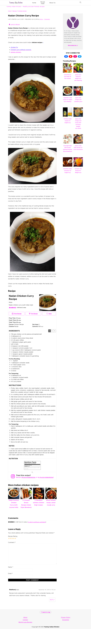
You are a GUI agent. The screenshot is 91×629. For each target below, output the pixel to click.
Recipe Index (43, 2)
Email (10, 573)
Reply (52, 600)
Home (34, 3)
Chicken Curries (22, 11)
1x (49, 330)
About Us (52, 3)
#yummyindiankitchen (46, 477)
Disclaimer (65, 620)
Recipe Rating (12, 536)
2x (52, 330)
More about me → (73, 45)
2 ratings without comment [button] (37, 522)
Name (10, 567)
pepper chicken (16, 52)
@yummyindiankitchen (29, 477)
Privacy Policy (65, 617)
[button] (9, 308)
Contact (25, 620)
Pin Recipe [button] (34, 313)
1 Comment (47, 19)
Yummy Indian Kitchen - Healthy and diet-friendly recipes (26, 6)
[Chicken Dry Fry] (31, 49)
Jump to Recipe (15, 24)
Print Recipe (18, 313)
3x (54, 330)
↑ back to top (45, 612)
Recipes (15, 11)
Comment (12, 542)
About (25, 617)
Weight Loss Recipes (25, 622)
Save (50, 313)
